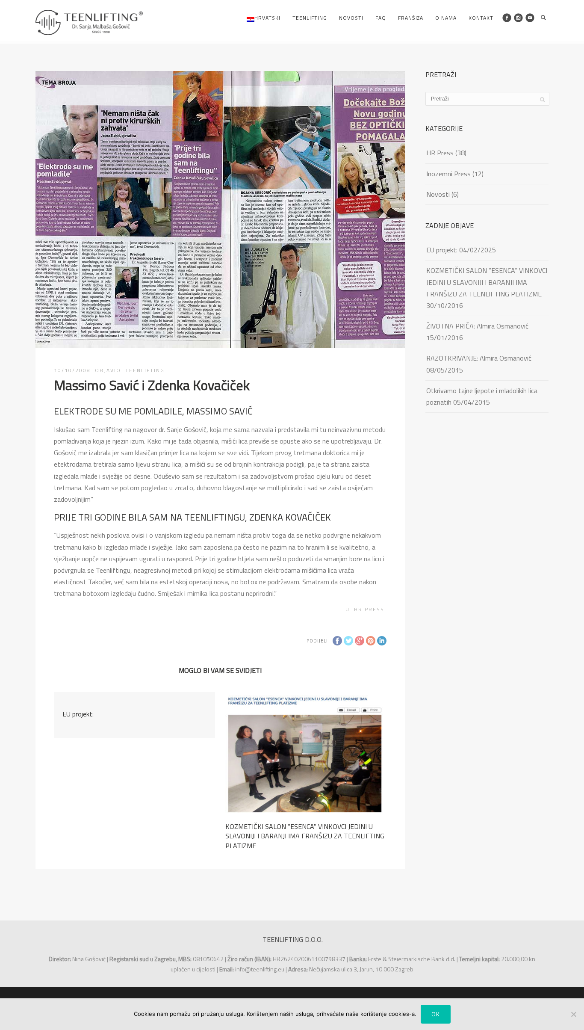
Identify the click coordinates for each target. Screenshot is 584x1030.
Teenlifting (309, 18)
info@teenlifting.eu (259, 969)
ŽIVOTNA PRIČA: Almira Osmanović (477, 326)
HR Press (369, 609)
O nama (446, 18)
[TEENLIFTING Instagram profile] (518, 17)
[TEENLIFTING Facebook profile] (506, 17)
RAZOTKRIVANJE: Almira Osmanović (478, 358)
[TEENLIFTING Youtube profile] (530, 17)
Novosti (351, 18)
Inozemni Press (448, 174)
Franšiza (410, 18)
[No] (573, 1014)
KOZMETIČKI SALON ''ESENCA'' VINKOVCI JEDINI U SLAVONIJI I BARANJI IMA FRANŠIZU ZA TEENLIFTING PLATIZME (304, 836)
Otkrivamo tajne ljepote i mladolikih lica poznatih (481, 396)
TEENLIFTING (145, 370)
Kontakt (481, 18)
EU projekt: (78, 714)
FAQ (380, 18)
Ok (435, 1013)
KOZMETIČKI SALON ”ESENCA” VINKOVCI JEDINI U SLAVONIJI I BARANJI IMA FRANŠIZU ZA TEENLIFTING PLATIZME (486, 282)
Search (543, 17)
